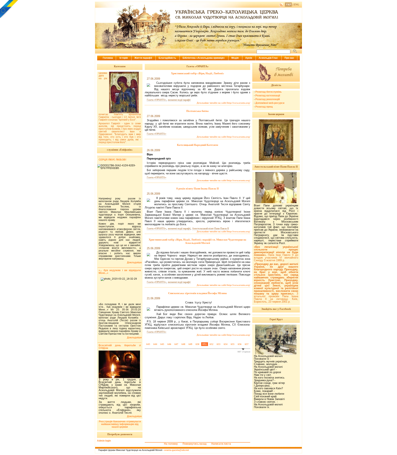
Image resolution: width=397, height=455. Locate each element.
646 (169, 344)
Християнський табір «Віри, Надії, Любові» (197, 73)
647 (176, 344)
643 (148, 344)
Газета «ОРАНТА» (156, 99)
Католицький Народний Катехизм (197, 144)
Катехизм (120, 66)
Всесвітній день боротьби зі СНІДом (120, 347)
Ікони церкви (276, 114)
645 (162, 344)
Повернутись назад (195, 443)
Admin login (104, 440)
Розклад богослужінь (268, 91)
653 (218, 344)
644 (155, 344)
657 (247, 344)
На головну (171, 443)
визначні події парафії (179, 99)
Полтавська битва (197, 111)
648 (183, 344)
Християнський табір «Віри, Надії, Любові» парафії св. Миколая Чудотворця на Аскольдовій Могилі (197, 241)
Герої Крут (276, 319)
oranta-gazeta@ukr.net (176, 450)
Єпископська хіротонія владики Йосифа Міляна (197, 293)
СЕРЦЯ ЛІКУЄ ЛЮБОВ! (112, 159)
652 (211, 344)
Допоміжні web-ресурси (269, 103)
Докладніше (134, 262)
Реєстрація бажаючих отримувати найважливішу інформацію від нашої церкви (120, 424)
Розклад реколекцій (267, 99)
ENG (296, 4)
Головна (108, 57)
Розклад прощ (264, 106)
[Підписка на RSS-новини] (281, 4)
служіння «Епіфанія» (120, 149)
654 (225, 344)
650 (197, 344)
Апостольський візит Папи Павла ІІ (210, 228)
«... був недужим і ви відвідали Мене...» (120, 271)
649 (190, 344)
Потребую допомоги (119, 434)
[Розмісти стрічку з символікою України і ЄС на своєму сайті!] (9, 9)
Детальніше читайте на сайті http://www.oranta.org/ (223, 103)
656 (240, 344)
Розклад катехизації (267, 95)
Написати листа (221, 443)
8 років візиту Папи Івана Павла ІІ (197, 188)
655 (232, 344)
